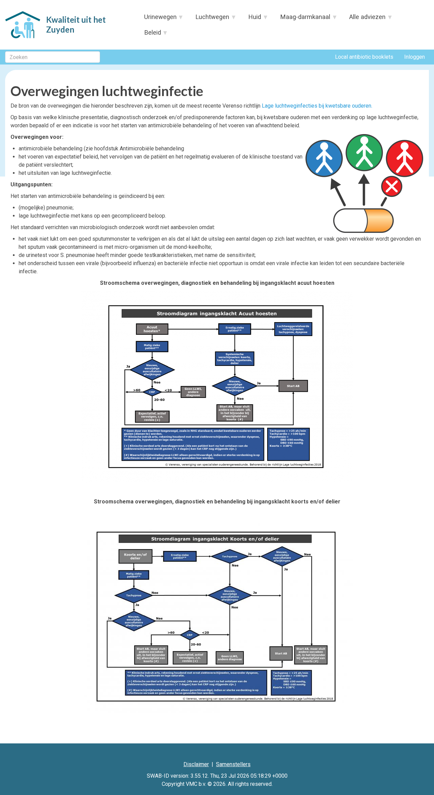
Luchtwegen (209, 19)
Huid (251, 19)
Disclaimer (196, 764)
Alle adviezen (364, 19)
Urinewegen (157, 19)
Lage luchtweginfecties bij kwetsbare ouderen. (317, 106)
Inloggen (414, 57)
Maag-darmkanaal (302, 19)
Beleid (149, 34)
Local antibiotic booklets (364, 57)
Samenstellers (233, 764)
